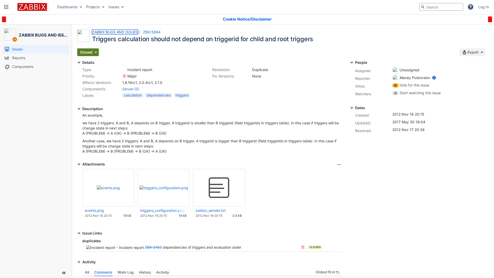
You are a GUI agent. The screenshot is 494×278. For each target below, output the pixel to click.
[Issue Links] (79, 233)
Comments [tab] (103, 272)
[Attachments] (79, 164)
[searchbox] (441, 7)
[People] (352, 62)
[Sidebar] (63, 273)
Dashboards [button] (67, 7)
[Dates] (352, 108)
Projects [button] (93, 7)
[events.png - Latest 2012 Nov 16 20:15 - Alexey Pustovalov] (108, 187)
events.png (94, 210)
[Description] (79, 109)
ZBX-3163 (153, 247)
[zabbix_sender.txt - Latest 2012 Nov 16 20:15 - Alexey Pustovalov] (219, 187)
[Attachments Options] (339, 164)
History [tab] (145, 272)
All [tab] (87, 272)
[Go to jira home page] (32, 7)
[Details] (79, 62)
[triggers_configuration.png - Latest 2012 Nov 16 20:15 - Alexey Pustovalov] (163, 187)
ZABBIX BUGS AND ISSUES (115, 32)
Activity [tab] (162, 272)
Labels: (88, 95)
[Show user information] (434, 77)
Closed (315, 247)
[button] (6, 7)
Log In (483, 7)
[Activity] (79, 262)
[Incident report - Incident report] (124, 70)
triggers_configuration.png (162, 210)
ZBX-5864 (152, 32)
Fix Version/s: (223, 76)
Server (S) (130, 89)
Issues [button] (114, 7)
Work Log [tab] (126, 272)
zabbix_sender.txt (211, 210)
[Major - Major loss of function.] (124, 76)
